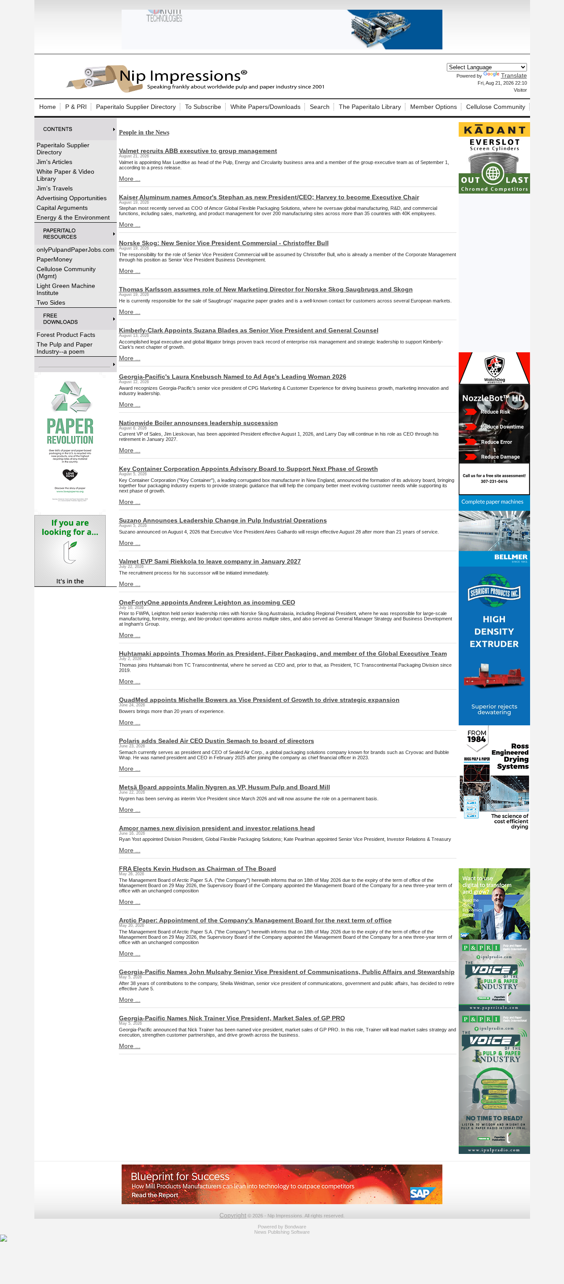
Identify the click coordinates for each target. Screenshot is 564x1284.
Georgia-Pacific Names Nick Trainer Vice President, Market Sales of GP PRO (232, 1018)
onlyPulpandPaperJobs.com (76, 249)
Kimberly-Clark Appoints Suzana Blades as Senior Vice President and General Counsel (248, 330)
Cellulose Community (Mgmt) (66, 272)
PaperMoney (54, 259)
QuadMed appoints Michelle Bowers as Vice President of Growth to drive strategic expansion (259, 699)
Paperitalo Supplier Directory (136, 106)
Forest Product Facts (66, 334)
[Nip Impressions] (197, 91)
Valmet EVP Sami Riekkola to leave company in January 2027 (210, 561)
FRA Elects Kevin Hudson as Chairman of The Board (197, 868)
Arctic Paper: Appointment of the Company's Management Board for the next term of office (255, 920)
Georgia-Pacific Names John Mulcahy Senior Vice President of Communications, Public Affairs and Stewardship (287, 971)
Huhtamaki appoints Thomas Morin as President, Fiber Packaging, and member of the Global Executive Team (283, 653)
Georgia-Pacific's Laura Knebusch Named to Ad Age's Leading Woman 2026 (232, 376)
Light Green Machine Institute (66, 289)
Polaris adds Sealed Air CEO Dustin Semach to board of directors (216, 740)
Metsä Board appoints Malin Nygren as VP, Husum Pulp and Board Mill (224, 787)
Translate (514, 75)
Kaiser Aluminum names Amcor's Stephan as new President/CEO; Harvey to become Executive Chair (269, 197)
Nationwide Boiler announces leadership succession (198, 422)
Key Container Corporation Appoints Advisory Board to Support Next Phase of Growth (248, 468)
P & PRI (76, 106)
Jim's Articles (54, 161)
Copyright (232, 1215)
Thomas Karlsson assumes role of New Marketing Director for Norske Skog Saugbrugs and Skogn (266, 289)
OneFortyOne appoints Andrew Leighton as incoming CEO (207, 602)
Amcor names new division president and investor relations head (217, 828)
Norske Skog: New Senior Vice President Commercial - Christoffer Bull (224, 242)
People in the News (144, 132)
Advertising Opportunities (72, 198)
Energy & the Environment (73, 217)
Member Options (433, 106)
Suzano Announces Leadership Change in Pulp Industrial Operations (223, 520)
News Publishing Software (282, 1232)
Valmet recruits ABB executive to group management (198, 150)
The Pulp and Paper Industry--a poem (65, 348)
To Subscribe (203, 106)
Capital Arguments (62, 207)
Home (47, 106)
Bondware (295, 1226)
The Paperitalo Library (370, 106)
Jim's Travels (55, 188)
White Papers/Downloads (265, 106)
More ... (130, 178)
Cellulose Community (495, 106)
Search (320, 106)
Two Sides (51, 302)
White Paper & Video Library (65, 175)
